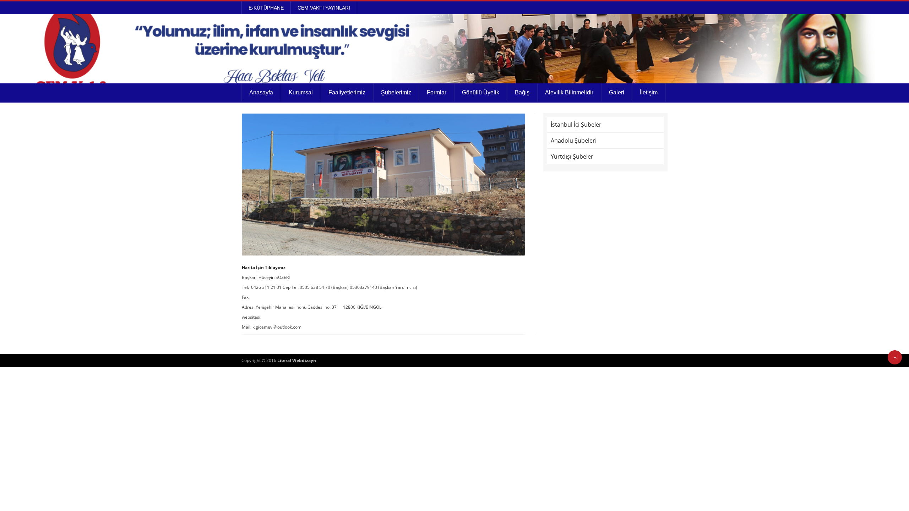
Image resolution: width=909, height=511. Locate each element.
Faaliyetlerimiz (346, 92)
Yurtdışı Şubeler (572, 156)
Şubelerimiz (396, 92)
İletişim (649, 92)
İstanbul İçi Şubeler (576, 124)
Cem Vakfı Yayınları (324, 8)
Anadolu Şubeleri (574, 140)
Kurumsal (301, 92)
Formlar (436, 92)
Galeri (616, 92)
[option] (383, 185)
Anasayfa (261, 92)
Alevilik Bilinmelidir (569, 92)
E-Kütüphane (266, 8)
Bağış (522, 92)
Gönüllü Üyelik (480, 92)
